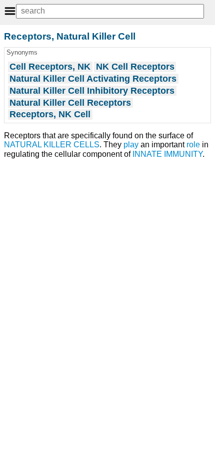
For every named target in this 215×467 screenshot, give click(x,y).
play (131, 144)
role (193, 144)
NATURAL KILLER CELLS (52, 144)
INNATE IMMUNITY (167, 154)
